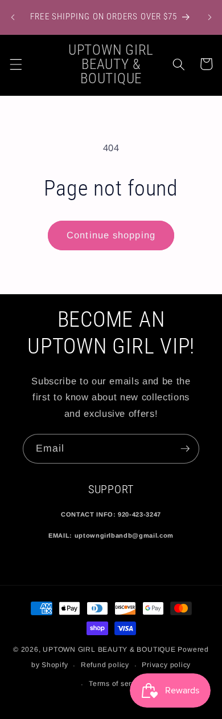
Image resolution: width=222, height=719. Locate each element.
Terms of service (117, 684)
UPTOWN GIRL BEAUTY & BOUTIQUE (109, 649)
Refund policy (105, 665)
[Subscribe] (185, 449)
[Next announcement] (209, 17)
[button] (15, 64)
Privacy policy (166, 665)
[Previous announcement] (12, 17)
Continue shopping (111, 235)
